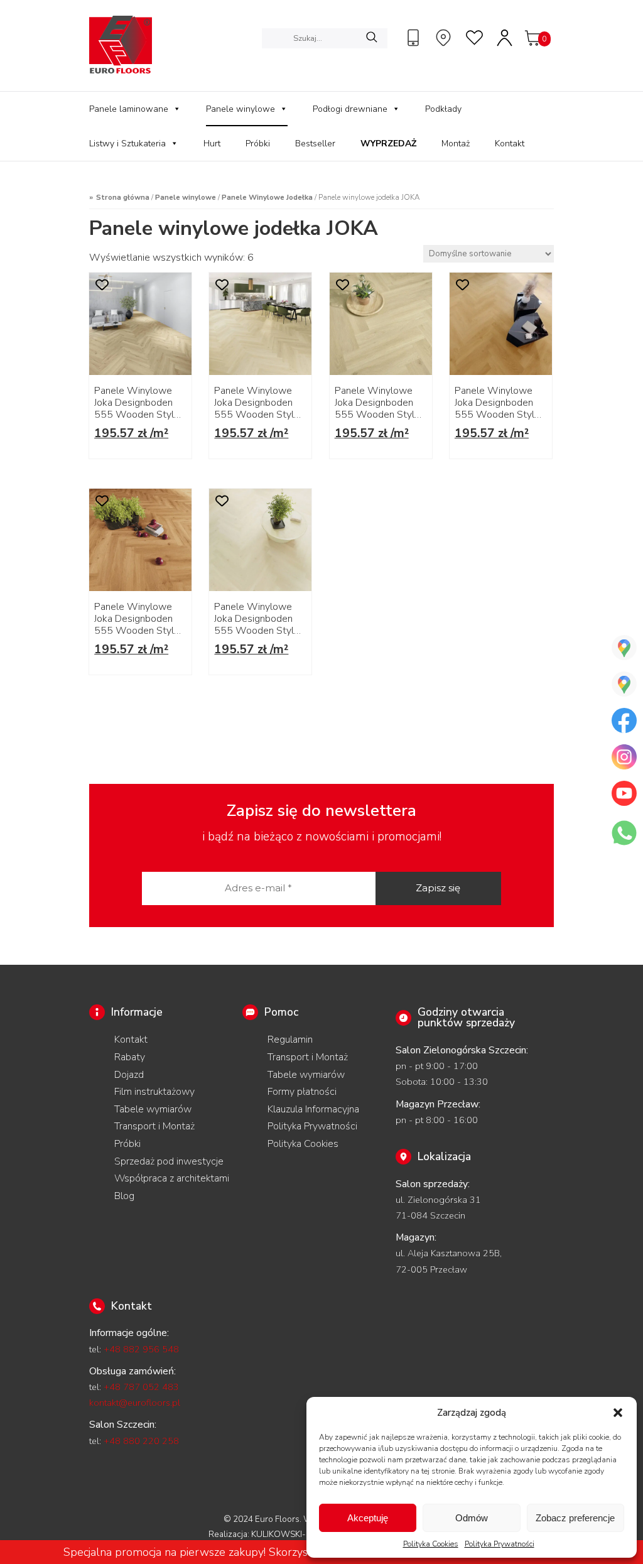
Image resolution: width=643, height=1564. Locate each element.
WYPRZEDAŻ (388, 143)
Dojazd (129, 1075)
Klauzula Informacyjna (313, 1109)
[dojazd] (445, 37)
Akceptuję (367, 1517)
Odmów (471, 1517)
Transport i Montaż (154, 1126)
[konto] (505, 37)
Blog (124, 1196)
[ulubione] (475, 37)
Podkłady (443, 109)
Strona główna (122, 197)
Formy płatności (302, 1092)
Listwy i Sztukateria (127, 143)
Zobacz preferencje (575, 1517)
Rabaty (129, 1057)
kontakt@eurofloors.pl (134, 1402)
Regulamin (290, 1039)
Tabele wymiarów (153, 1109)
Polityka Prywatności (499, 1544)
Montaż (455, 143)
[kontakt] (415, 37)
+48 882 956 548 (141, 1349)
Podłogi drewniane (350, 109)
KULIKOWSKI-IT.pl (286, 1534)
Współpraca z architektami (171, 1178)
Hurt (211, 143)
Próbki (258, 143)
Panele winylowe (240, 109)
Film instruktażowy (154, 1092)
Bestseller (315, 143)
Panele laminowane (128, 109)
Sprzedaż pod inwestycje (169, 1161)
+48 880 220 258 (141, 1441)
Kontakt (509, 143)
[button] (618, 1412)
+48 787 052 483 (141, 1387)
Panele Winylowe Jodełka (267, 197)
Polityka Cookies (430, 1544)
